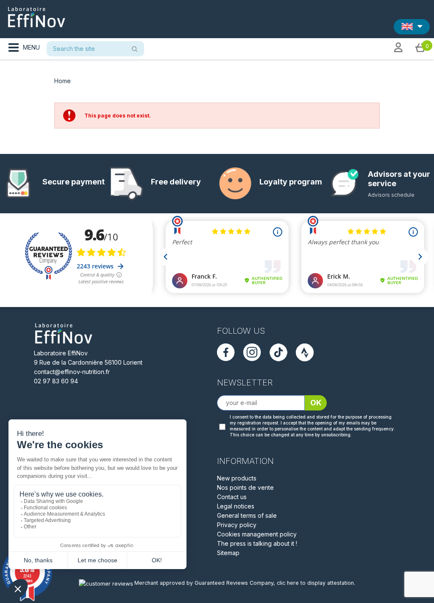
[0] (420, 47)
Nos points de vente (245, 487)
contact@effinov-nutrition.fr (72, 371)
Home (62, 80)
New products (236, 478)
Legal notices (235, 506)
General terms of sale (247, 515)
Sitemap (228, 552)
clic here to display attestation (315, 583)
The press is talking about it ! (257, 543)
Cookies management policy (257, 534)
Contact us (232, 496)
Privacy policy (236, 524)
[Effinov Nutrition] (36, 14)
